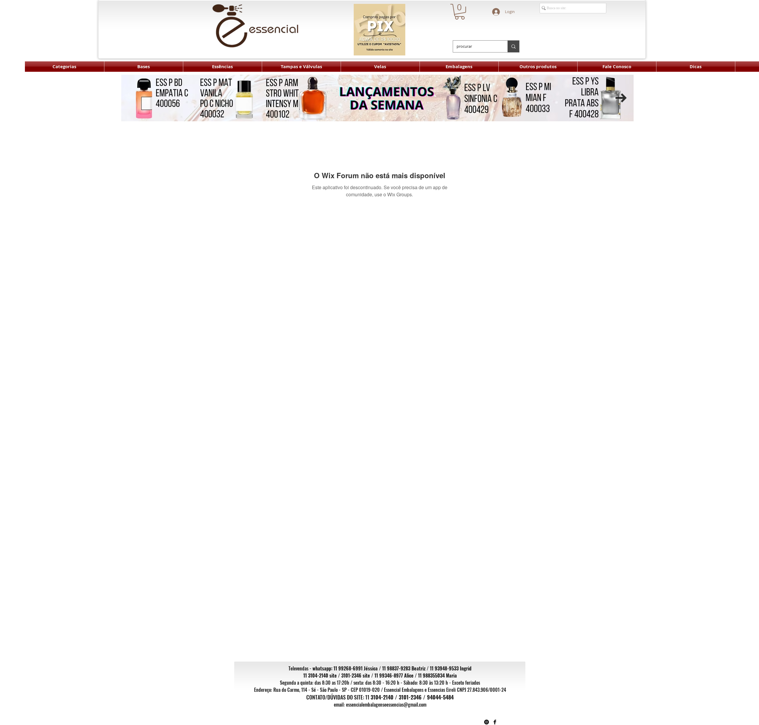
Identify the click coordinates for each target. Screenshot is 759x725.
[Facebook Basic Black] (494, 722)
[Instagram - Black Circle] (486, 722)
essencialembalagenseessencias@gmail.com (386, 704)
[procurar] (513, 46)
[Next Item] (621, 98)
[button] (459, 12)
